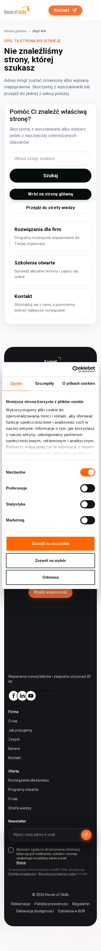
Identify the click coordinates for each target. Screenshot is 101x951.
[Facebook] (13, 695)
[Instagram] (39, 690)
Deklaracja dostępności (35, 911)
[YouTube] (30, 695)
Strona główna (15, 31)
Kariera (14, 749)
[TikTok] (47, 690)
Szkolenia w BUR (71, 911)
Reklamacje (20, 904)
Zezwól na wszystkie (50, 543)
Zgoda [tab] (16, 383)
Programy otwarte (23, 789)
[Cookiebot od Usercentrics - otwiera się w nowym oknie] (72, 369)
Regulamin (81, 904)
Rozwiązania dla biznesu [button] (28, 780)
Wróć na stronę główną (50, 194)
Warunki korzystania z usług (57, 874)
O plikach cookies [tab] (78, 383)
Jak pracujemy (20, 730)
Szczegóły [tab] (44, 383)
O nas (13, 721)
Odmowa (50, 577)
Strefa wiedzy (19, 808)
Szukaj (50, 175)
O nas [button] (13, 799)
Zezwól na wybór (50, 560)
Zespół (14, 739)
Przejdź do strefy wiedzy (50, 207)
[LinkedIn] (22, 695)
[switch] (87, 488)
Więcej (21, 862)
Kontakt (61, 10)
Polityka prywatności (22, 874)
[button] (91, 10)
